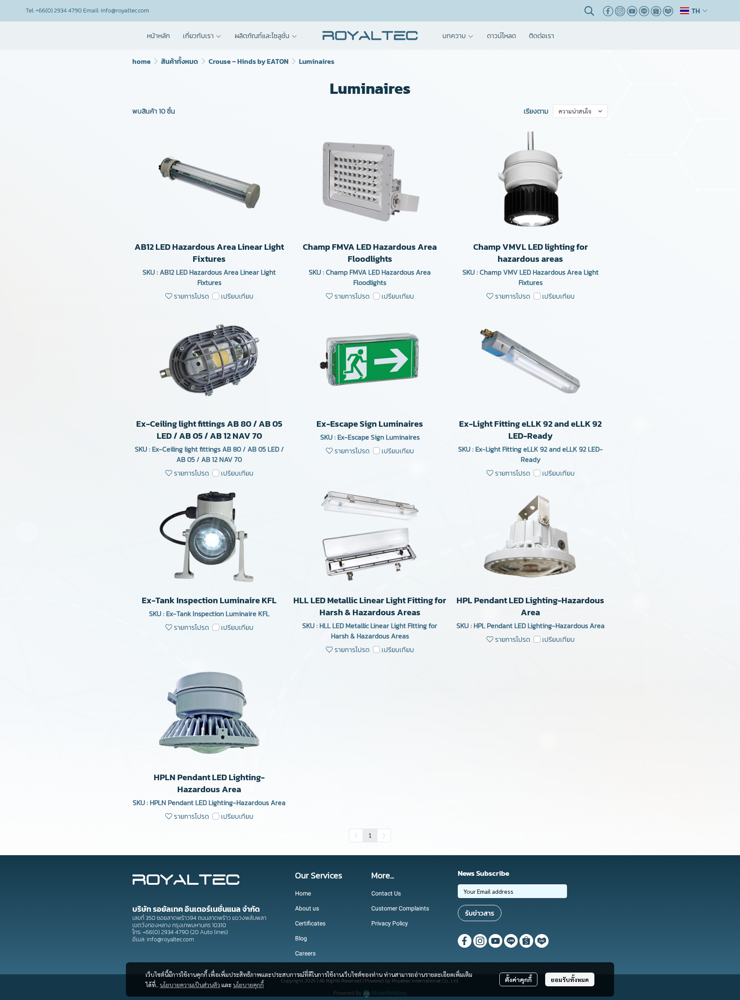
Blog (301, 938)
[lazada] (668, 10)
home (141, 61)
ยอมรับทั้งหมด (570, 979)
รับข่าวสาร (479, 913)
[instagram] (620, 10)
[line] (644, 10)
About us (307, 908)
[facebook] (608, 10)
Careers (305, 953)
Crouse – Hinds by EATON (249, 61)
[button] (589, 10)
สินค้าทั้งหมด (179, 61)
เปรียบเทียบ (237, 296)
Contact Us (386, 893)
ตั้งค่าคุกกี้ (518, 979)
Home (303, 893)
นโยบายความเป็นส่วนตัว (190, 984)
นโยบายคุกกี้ (248, 984)
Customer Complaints (400, 908)
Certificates (310, 923)
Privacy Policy (389, 923)
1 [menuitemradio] (370, 835)
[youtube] (632, 10)
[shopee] (656, 10)
